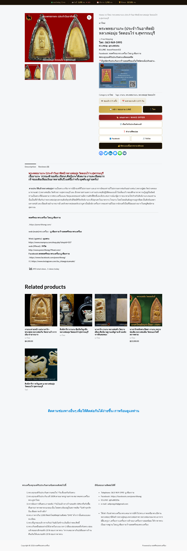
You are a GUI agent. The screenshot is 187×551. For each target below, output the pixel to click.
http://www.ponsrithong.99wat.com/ (45, 250)
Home (101, 15)
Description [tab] (30, 166)
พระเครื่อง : (60, 231)
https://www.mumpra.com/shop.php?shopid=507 (50, 242)
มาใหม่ (108, 15)
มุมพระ (46, 238)
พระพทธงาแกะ (132, 95)
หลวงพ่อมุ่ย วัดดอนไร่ (147, 95)
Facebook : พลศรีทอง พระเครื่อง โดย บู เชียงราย (120, 53)
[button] (89, 17)
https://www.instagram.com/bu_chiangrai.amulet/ (53, 261)
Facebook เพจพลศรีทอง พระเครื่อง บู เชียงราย (49, 253)
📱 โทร (152, 109)
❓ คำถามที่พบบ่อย (130, 132)
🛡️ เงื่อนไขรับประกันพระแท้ (130, 124)
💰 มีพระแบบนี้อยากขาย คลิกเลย (130, 146)
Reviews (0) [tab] (43, 166)
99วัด (44, 246)
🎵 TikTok (146, 139)
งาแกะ (122, 95)
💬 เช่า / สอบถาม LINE (120, 109)
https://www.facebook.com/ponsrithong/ (48, 257)
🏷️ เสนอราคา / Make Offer (130, 117)
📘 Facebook (114, 139)
